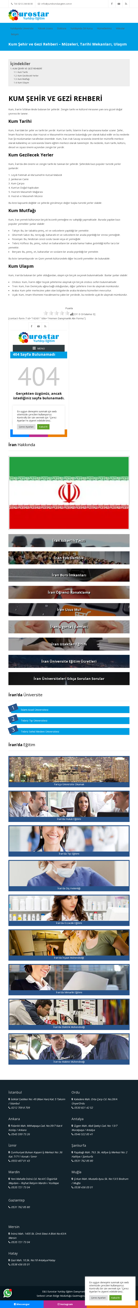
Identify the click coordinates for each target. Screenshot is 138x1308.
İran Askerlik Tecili (69, 540)
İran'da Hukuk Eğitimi (69, 819)
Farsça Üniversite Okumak (69, 784)
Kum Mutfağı (23, 79)
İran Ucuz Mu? (69, 609)
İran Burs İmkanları (69, 575)
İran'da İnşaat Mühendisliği (69, 957)
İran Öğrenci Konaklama (69, 592)
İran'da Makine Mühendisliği (69, 1061)
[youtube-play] (119, 4)
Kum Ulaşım (23, 82)
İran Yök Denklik (69, 558)
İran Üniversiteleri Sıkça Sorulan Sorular (69, 678)
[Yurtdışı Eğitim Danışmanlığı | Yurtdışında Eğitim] (28, 14)
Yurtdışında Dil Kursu (81, 28)
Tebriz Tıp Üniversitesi (34, 720)
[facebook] (111, 4)
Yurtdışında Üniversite (21, 28)
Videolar (120, 28)
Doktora (61, 28)
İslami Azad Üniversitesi (34, 709)
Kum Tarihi (23, 72)
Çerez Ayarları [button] (98, 1297)
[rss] (126, 4)
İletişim (15, 34)
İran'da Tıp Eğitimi (69, 853)
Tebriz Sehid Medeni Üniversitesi (40, 731)
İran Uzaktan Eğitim (69, 644)
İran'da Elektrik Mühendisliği (69, 1027)
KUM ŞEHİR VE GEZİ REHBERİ (27, 68)
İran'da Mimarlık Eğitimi (69, 992)
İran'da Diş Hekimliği (69, 888)
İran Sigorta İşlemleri (69, 627)
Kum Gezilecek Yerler (28, 75)
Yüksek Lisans (45, 28)
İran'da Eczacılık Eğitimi (69, 923)
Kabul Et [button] (115, 1297)
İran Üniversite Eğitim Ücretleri (69, 661)
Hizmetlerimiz (104, 28)
